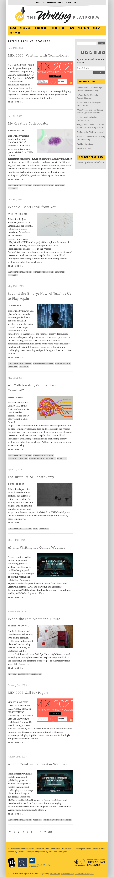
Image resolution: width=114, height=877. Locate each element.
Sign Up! (99, 73)
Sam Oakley (55, 873)
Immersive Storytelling (29, 674)
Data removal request (84, 873)
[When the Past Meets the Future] (55, 647)
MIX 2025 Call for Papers (28, 693)
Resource (26, 28)
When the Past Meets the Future (34, 619)
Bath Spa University (22, 862)
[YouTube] (95, 52)
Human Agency (62, 363)
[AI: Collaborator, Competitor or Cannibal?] (55, 419)
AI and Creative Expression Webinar (37, 764)
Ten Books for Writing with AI (90, 132)
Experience (57, 28)
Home (12, 28)
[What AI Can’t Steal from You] (55, 235)
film (35, 529)
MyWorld (59, 185)
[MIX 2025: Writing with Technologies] (55, 84)
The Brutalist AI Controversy (31, 477)
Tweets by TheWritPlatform (90, 162)
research (12, 188)
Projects (83, 28)
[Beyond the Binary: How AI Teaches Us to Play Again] (55, 327)
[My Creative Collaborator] (55, 152)
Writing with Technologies (57, 820)
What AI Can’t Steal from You (32, 207)
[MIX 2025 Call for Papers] (55, 721)
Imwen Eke (14, 306)
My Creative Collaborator (28, 123)
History (12, 674)
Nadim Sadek (16, 131)
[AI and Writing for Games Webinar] (55, 576)
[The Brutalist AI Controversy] (55, 505)
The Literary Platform (12, 862)
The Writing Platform (57, 15)
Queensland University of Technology (40, 862)
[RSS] (103, 52)
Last (50, 831)
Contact (14, 33)
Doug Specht (16, 484)
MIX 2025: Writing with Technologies (38, 55)
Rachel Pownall (18, 626)
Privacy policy (67, 873)
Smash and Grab (84, 148)
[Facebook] (82, 52)
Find (101, 43)
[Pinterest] (86, 52)
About (97, 28)
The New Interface (85, 144)
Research (41, 28)
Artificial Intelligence (19, 185)
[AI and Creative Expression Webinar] (55, 793)
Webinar (37, 820)
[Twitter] (91, 52)
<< (10, 831)
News (71, 28)
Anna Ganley (16, 397)
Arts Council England (90, 862)
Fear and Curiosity (17, 458)
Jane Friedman (17, 214)
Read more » (15, 102)
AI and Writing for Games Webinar (36, 548)
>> (44, 831)
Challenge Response (43, 185)
